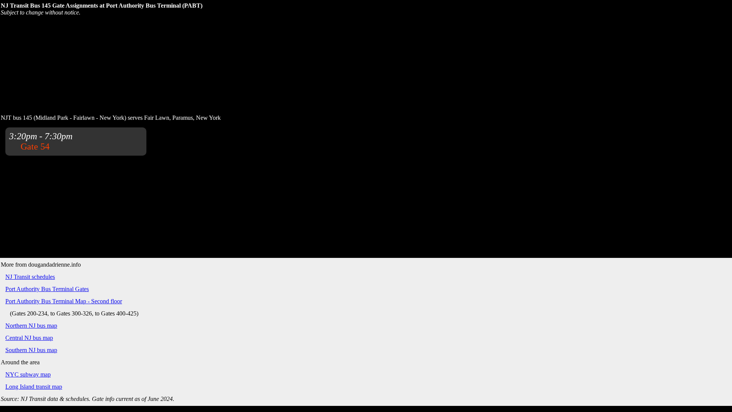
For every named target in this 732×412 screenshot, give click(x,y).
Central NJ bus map (29, 338)
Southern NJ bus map (31, 350)
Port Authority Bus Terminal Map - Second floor (63, 301)
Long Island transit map (33, 386)
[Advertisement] (185, 64)
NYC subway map (28, 374)
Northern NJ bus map (31, 325)
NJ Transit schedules (30, 277)
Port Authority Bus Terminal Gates (47, 289)
